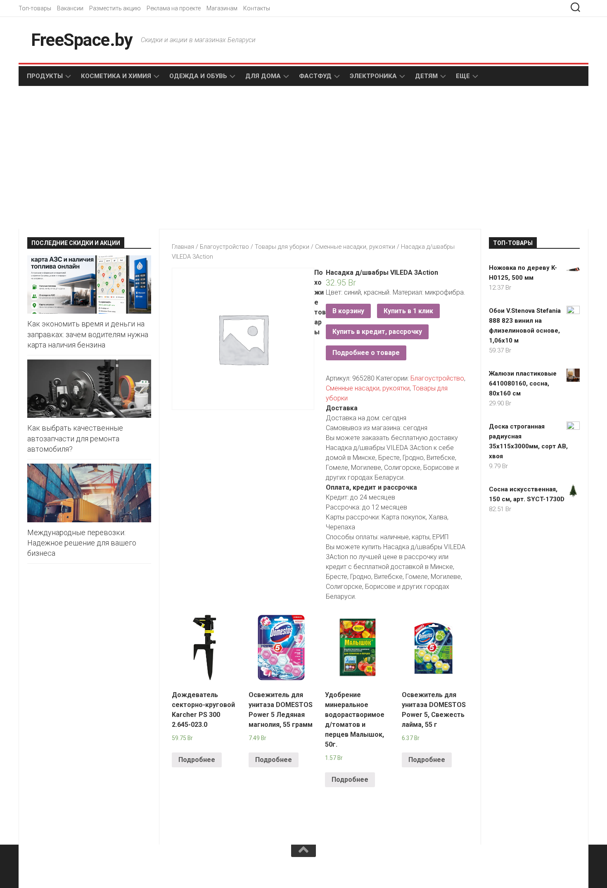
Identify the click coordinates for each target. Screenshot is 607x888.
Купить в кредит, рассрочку (377, 332)
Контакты (256, 8)
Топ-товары (35, 8)
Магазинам (221, 8)
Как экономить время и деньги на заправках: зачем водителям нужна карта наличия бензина (87, 334)
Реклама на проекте (174, 8)
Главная (183, 246)
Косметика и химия (116, 76)
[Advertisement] (163, 158)
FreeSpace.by (82, 40)
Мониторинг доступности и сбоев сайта (89, 871)
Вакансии (70, 8)
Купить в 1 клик (408, 311)
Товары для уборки (282, 246)
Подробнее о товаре (366, 353)
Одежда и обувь (198, 76)
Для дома (263, 76)
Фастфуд (315, 76)
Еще (463, 76)
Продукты (45, 76)
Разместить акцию (115, 8)
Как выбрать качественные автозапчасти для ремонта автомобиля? (75, 438)
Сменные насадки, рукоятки (355, 246)
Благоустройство (224, 246)
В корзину (348, 311)
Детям (426, 76)
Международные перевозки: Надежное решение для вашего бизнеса (81, 542)
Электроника (373, 76)
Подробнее (196, 760)
